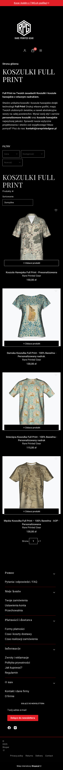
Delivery (39, 755)
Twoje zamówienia (16, 600)
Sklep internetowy (28, 766)
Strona (25, 541)
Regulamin (11, 672)
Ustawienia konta (15, 605)
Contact (49, 755)
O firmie (9, 696)
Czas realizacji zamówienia (21, 639)
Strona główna (10, 63)
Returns (29, 755)
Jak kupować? (13, 667)
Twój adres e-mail (16, 710)
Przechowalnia (14, 610)
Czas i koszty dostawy (18, 634)
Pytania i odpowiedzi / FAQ (21, 581)
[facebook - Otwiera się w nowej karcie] (9, 728)
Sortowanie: (8, 196)
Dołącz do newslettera (23, 717)
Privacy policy (16, 755)
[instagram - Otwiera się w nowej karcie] (15, 728)
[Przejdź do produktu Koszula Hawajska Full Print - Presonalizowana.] (31, 237)
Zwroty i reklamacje (17, 657)
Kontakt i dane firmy (17, 691)
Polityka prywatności (17, 662)
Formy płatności (14, 629)
